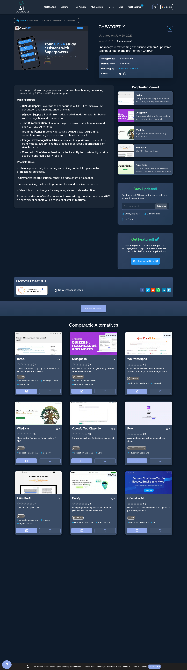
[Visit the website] (26, 391)
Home (23, 20)
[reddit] (153, 290)
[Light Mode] (155, 7)
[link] (50, 7)
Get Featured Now (143, 260)
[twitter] (148, 290)
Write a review (95, 309)
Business (33, 20)
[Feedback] (7, 664)
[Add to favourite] (50, 391)
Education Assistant (51, 20)
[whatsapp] (158, 290)
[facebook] (142, 290)
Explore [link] (64, 7)
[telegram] (169, 290)
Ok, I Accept (154, 666)
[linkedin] (164, 290)
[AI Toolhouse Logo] (21, 7)
